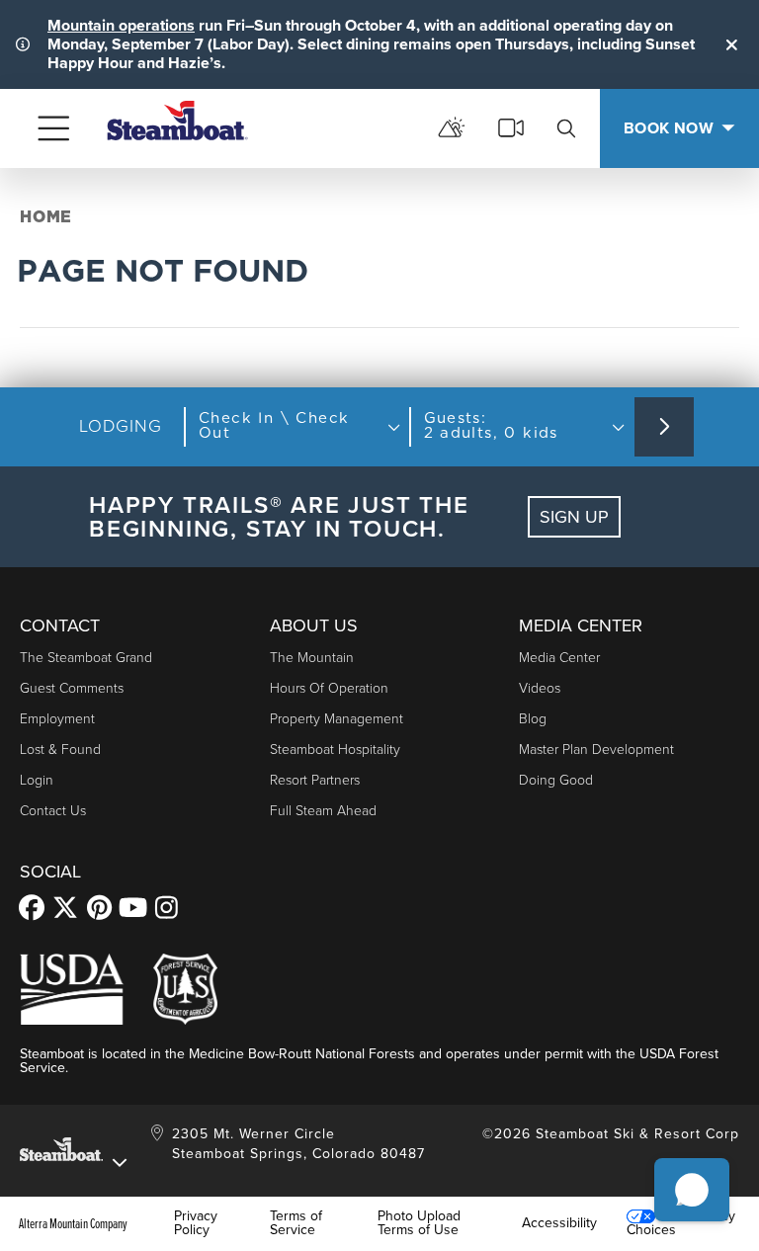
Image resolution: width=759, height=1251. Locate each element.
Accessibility (559, 1223)
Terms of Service (296, 1223)
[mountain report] (451, 128)
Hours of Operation (329, 688)
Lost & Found (60, 749)
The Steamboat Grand (86, 657)
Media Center (559, 657)
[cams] (511, 128)
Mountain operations (121, 25)
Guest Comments (72, 688)
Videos (539, 688)
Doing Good (556, 780)
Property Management (336, 719)
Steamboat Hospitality (335, 749)
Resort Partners (315, 780)
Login (36, 780)
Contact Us (53, 810)
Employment (57, 719)
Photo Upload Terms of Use (419, 1223)
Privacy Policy (195, 1223)
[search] (566, 128)
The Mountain (312, 657)
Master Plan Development (596, 749)
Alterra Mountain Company (73, 1223)
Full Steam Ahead (323, 810)
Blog (533, 719)
